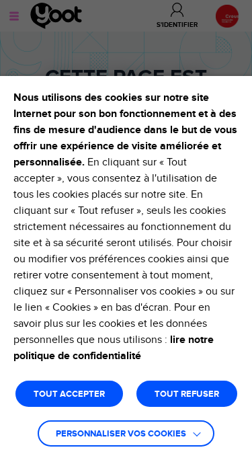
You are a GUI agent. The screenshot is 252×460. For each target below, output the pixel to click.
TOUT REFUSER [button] (187, 394)
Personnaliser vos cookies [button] (121, 434)
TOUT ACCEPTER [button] (69, 394)
